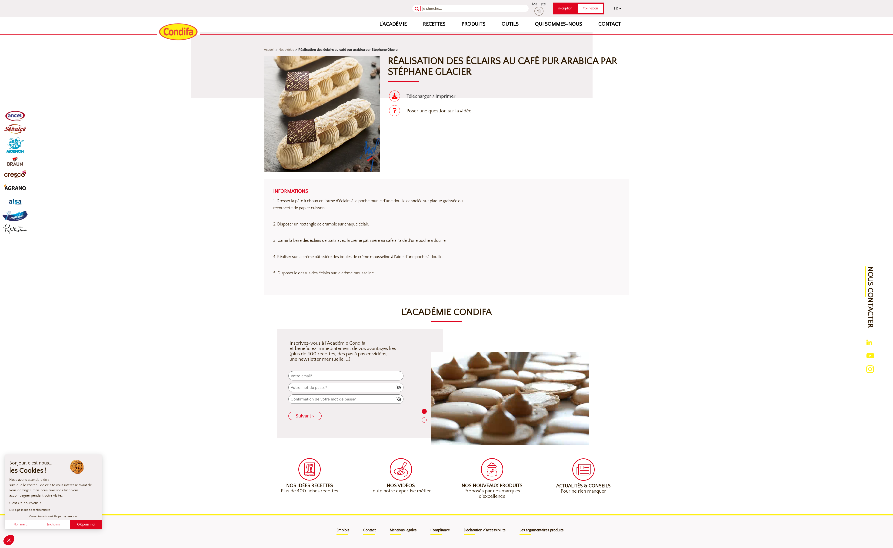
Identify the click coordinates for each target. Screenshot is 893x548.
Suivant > (305, 416)
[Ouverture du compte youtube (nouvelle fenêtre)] (870, 355)
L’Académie (393, 24)
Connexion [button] (590, 8)
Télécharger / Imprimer (431, 96)
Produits (473, 24)
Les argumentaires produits (541, 530)
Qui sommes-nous (558, 24)
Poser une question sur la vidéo (439, 111)
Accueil (269, 50)
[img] (399, 387)
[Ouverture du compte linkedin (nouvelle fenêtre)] (869, 342)
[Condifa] (178, 32)
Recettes (434, 24)
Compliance (440, 530)
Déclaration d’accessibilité (485, 530)
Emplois (343, 530)
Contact (609, 24)
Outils (510, 24)
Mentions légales (403, 530)
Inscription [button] (564, 8)
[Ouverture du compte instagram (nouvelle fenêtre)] (870, 368)
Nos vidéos (286, 50)
